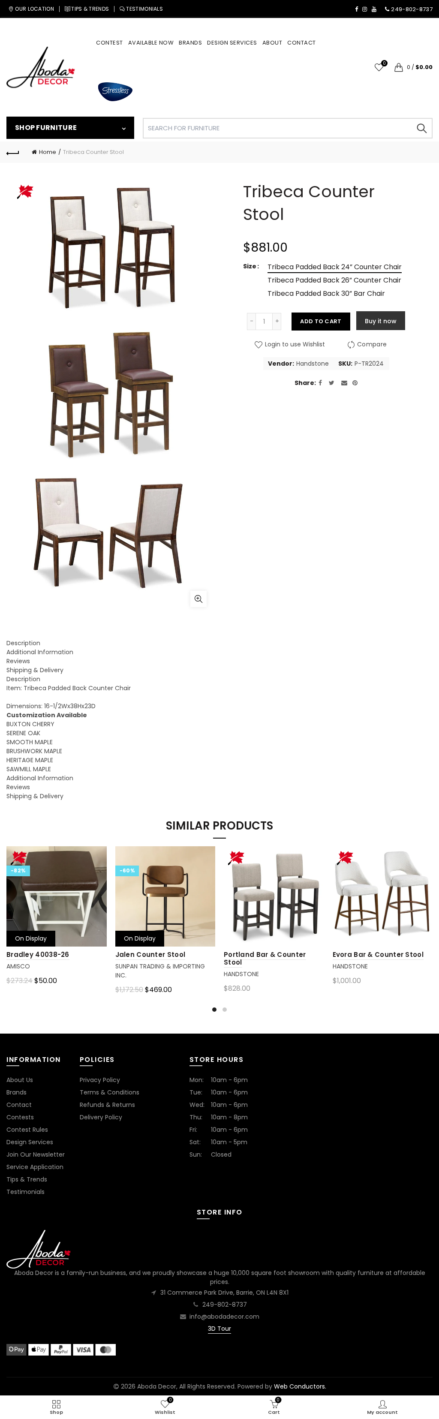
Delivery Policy (101, 1117)
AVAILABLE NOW (151, 43)
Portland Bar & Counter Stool (265, 958)
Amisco (18, 966)
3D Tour (219, 1328)
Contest (109, 43)
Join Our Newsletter (35, 1154)
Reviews (18, 661)
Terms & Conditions (109, 1092)
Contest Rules (27, 1129)
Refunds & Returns (107, 1104)
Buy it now (381, 321)
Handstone (312, 364)
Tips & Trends (26, 1179)
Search (422, 128)
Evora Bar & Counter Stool (378, 954)
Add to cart (320, 321)
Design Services (29, 1142)
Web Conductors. (300, 1386)
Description (23, 643)
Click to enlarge (198, 599)
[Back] (13, 152)
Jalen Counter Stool (150, 954)
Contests (20, 1117)
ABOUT (272, 43)
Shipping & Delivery (34, 670)
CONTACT (301, 43)
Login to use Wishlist (294, 344)
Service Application (34, 1167)
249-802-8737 (224, 1304)
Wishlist (384, 63)
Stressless (115, 92)
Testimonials (25, 1192)
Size (249, 266)
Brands (16, 1092)
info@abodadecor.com (224, 1316)
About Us (19, 1080)
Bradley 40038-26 (37, 954)
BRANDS (190, 43)
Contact (19, 1104)
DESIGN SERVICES (232, 43)
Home (47, 152)
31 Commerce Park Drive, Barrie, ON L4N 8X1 (224, 1292)
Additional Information (39, 652)
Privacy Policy (100, 1080)
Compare (372, 344)
